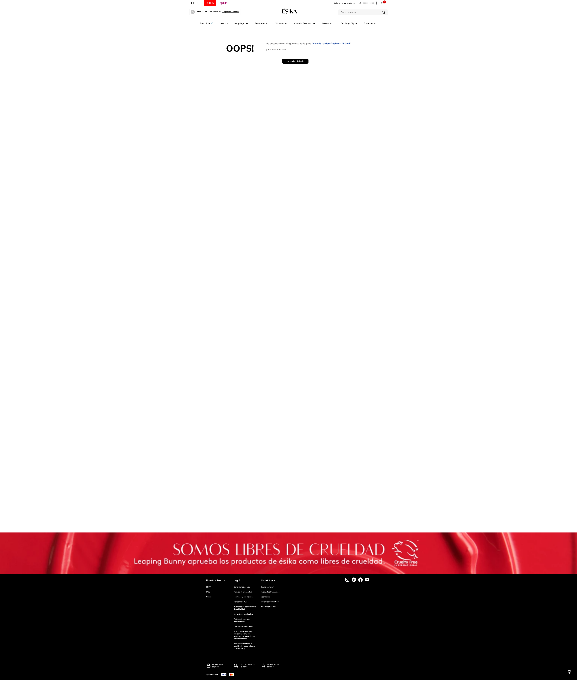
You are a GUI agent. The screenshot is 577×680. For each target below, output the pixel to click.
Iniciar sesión (368, 3)
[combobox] (363, 11)
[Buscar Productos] (383, 12)
